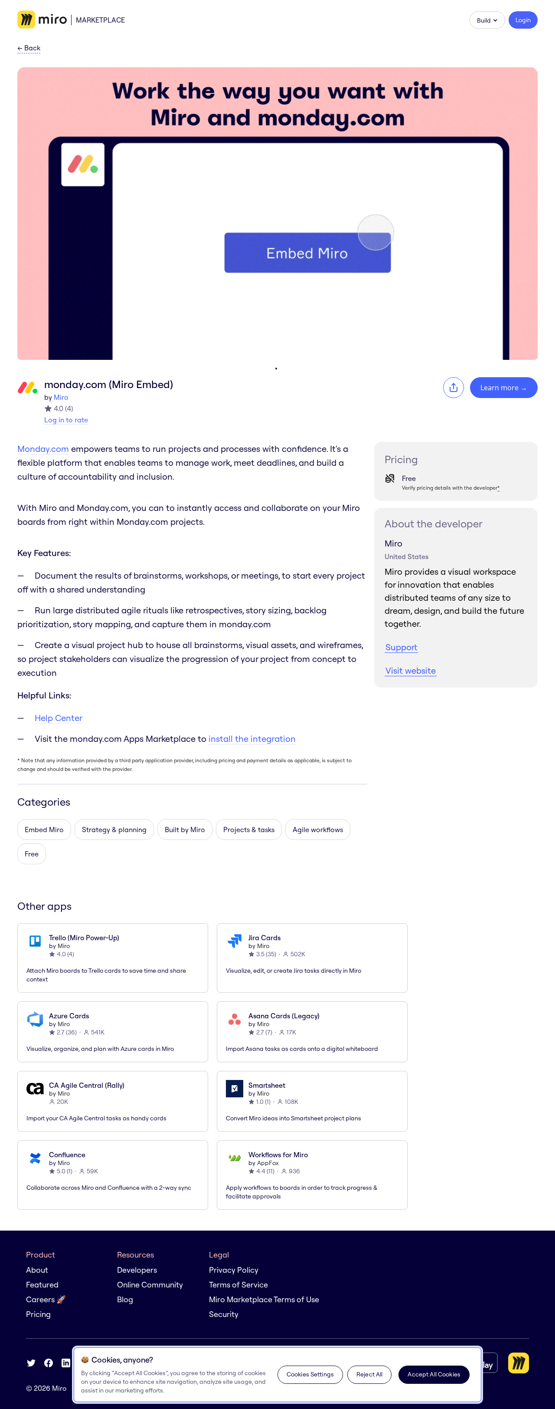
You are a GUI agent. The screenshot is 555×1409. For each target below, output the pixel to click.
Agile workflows (318, 829)
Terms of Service (238, 1285)
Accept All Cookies (434, 1374)
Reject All (369, 1374)
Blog (125, 1299)
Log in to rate (66, 419)
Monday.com (43, 448)
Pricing (38, 1314)
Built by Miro (185, 829)
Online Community (150, 1285)
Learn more (503, 387)
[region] (277, 1374)
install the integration (252, 738)
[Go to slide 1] (276, 368)
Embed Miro (44, 829)
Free (32, 853)
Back (28, 48)
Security (223, 1314)
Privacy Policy (233, 1270)
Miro (61, 397)
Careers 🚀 (46, 1299)
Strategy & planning (114, 829)
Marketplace (100, 20)
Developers (137, 1270)
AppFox (268, 1163)
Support (401, 647)
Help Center (58, 717)
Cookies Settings (310, 1374)
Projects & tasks (248, 829)
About (37, 1270)
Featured (42, 1285)
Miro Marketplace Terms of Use (264, 1299)
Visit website (410, 670)
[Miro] (42, 20)
